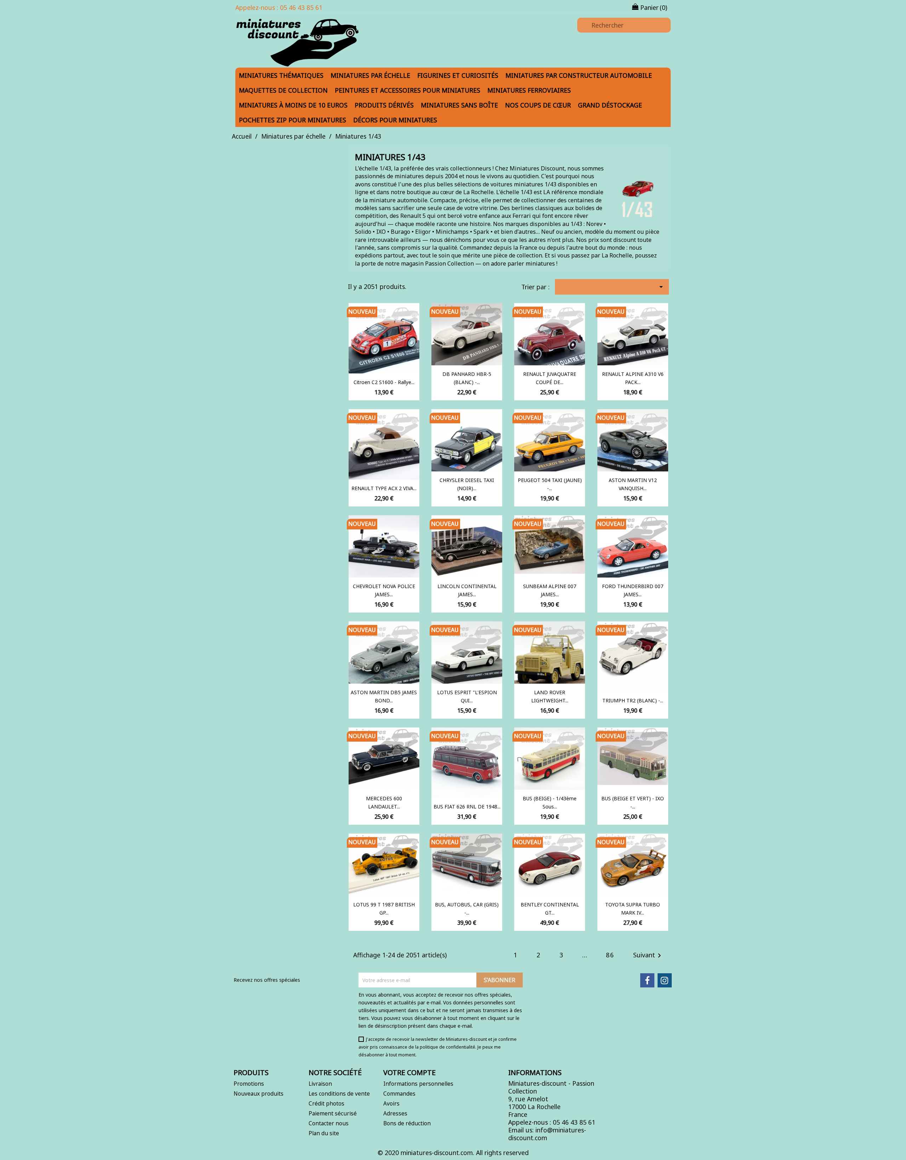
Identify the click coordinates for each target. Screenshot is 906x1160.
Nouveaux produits (258, 1093)
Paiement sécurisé (333, 1113)
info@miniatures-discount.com (547, 1134)
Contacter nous (329, 1123)
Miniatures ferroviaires (529, 90)
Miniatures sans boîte (459, 105)
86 (610, 955)
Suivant (648, 955)
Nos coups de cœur (538, 105)
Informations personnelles (418, 1084)
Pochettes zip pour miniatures (292, 120)
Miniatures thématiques (281, 75)
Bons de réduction (407, 1123)
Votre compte (409, 1072)
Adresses (395, 1113)
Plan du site (324, 1133)
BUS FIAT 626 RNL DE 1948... (467, 806)
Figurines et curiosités (457, 75)
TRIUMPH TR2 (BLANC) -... (632, 700)
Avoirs (391, 1103)
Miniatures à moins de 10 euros (293, 105)
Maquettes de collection (283, 90)
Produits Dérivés (384, 105)
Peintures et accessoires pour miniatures (407, 90)
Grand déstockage (610, 105)
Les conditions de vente (339, 1093)
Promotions (249, 1084)
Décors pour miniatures (395, 120)
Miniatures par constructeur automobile (578, 75)
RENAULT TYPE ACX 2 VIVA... (384, 488)
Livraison (320, 1084)
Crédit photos (326, 1103)
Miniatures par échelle (370, 75)
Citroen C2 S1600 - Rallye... (384, 382)
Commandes (399, 1093)
